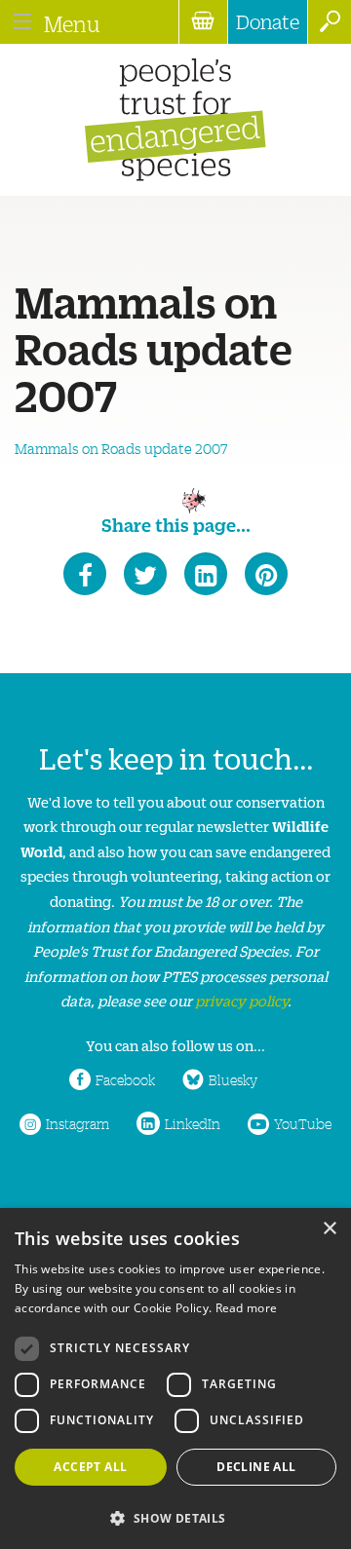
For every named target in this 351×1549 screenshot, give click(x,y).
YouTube (303, 1123)
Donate (267, 21)
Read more (246, 1308)
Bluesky (233, 1079)
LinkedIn (192, 1123)
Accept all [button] (90, 1466)
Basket (202, 22)
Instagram (77, 1123)
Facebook (125, 1079)
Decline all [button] (255, 1466)
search (329, 22)
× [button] (329, 1229)
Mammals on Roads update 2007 (121, 448)
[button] (175, 1516)
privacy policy (241, 1000)
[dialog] (175, 1378)
